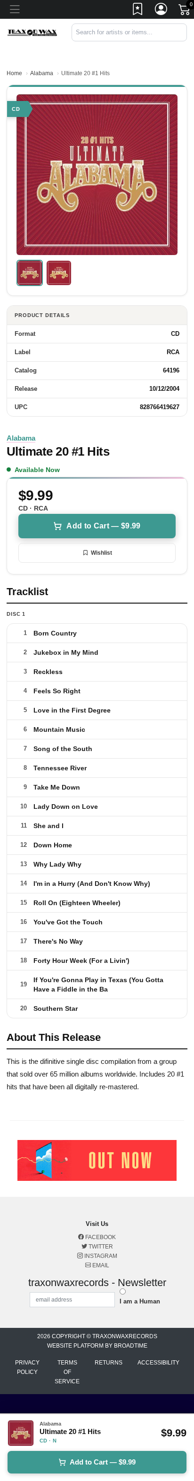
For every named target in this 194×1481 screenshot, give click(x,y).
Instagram (100, 1256)
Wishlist (101, 553)
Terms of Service (67, 1372)
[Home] (32, 32)
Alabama (41, 73)
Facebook (100, 1237)
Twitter (100, 1246)
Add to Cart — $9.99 (103, 526)
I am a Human (140, 1301)
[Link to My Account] (161, 11)
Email (100, 1265)
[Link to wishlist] (138, 11)
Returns (108, 1362)
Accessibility (158, 1362)
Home (14, 73)
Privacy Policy (27, 1367)
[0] (185, 11)
